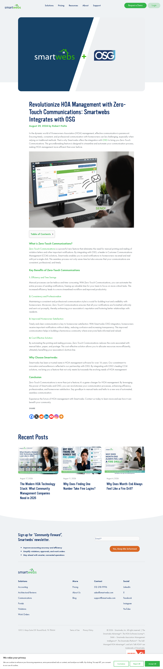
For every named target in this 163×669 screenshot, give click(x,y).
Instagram (127, 603)
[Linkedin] (46, 414)
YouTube (127, 609)
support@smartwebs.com (104, 598)
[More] (61, 414)
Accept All (152, 664)
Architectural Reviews (27, 592)
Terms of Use (74, 630)
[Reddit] (41, 414)
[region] (81, 661)
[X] (36, 414)
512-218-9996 (100, 587)
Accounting (23, 587)
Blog (74, 598)
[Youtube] (51, 414)
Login (154, 5)
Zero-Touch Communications (42, 248)
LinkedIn (126, 587)
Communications (25, 598)
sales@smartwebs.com (103, 592)
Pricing (75, 587)
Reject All (136, 664)
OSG (105, 140)
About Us (76, 592)
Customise (121, 664)
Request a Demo (135, 5)
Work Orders (23, 614)
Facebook (127, 598)
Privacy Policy (88, 630)
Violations (22, 609)
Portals (21, 603)
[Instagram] (56, 414)
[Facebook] (31, 414)
